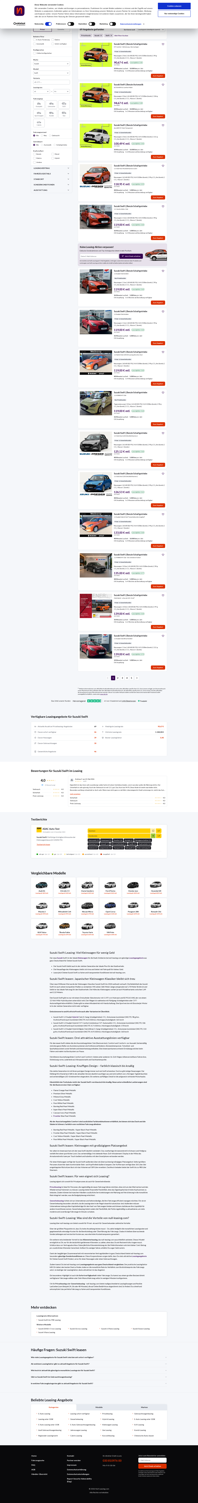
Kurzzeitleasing (108, 1436)
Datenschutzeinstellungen (130, 24)
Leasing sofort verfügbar (80, 1414)
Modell (36, 69)
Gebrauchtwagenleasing (143, 1414)
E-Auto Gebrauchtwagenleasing (82, 1425)
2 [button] (117, 678)
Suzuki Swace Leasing (141, 1329)
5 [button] (131, 678)
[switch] (71, 24)
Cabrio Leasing (76, 1436)
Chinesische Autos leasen (144, 1436)
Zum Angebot (158, 76)
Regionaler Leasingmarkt (48, 1436)
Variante (36, 78)
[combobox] (34, 63)
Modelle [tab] (99, 1407)
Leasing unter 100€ (45, 1419)
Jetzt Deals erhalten (132, 256)
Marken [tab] (144, 1407)
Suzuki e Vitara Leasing (110, 1329)
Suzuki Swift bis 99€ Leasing (49, 1320)
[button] (137, 678)
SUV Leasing (139, 1425)
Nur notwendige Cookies (174, 14)
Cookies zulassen (174, 6)
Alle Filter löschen (121, 36)
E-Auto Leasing (44, 1414)
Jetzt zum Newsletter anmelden (151, 1455)
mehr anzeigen (75, 794)
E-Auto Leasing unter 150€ (48, 1425)
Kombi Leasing (140, 1430)
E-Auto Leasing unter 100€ (144, 1419)
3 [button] (122, 678)
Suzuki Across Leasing (78, 1329)
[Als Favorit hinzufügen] (163, 44)
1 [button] (113, 678)
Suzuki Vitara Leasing (46, 1332)
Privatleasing (107, 1414)
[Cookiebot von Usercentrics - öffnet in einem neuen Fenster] (19, 24)
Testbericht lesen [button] (43, 844)
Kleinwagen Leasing (110, 1425)
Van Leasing (106, 1430)
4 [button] (126, 678)
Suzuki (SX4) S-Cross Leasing (49, 1329)
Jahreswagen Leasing (78, 1430)
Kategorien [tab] (53, 1407)
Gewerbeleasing (76, 1419)
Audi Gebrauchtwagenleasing (49, 1430)
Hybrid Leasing (108, 1419)
